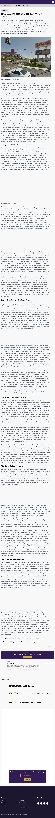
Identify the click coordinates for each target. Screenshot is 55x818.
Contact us (39, 800)
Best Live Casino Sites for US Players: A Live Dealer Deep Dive (25, 702)
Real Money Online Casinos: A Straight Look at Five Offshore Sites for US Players (30, 693)
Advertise (3, 802)
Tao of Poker (18, 638)
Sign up (27, 657)
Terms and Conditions (24, 807)
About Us (3, 800)
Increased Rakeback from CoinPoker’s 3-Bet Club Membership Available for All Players (21, 686)
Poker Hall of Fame (38, 408)
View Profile (49, 662)
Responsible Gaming (23, 804)
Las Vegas (20, 33)
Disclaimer (21, 800)
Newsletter (3, 804)
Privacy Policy (22, 802)
